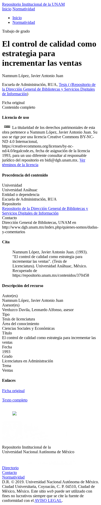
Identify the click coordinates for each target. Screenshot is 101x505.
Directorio (10, 468)
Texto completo (14, 400)
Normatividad (23, 9)
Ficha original (13, 391)
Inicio (6, 9)
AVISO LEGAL (48, 500)
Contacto (9, 472)
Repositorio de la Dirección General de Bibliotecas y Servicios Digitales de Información (49, 89)
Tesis (63, 84)
